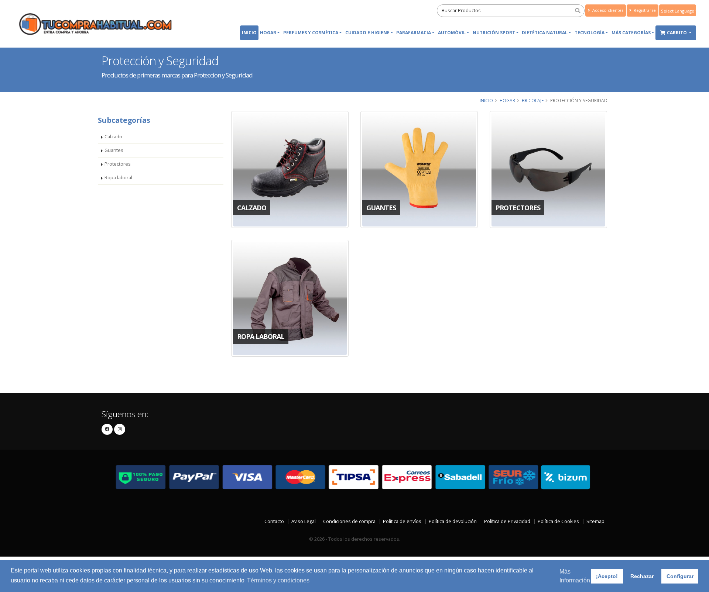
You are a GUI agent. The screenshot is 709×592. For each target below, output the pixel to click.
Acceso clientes (607, 10)
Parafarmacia (413, 33)
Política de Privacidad (507, 521)
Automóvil (452, 33)
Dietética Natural (545, 33)
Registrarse (644, 10)
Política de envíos (402, 521)
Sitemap (595, 521)
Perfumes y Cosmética (310, 33)
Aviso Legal (303, 521)
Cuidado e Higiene (367, 33)
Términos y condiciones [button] (278, 580)
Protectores (118, 164)
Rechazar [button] (642, 576)
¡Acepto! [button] (607, 576)
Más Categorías (631, 33)
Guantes (114, 150)
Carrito (677, 33)
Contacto (274, 521)
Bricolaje (533, 100)
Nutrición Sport (494, 33)
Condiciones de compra (349, 521)
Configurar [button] (680, 576)
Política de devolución (453, 521)
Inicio (249, 33)
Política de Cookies (558, 521)
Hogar (268, 33)
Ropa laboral (118, 177)
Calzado (113, 137)
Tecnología (589, 33)
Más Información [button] (574, 576)
